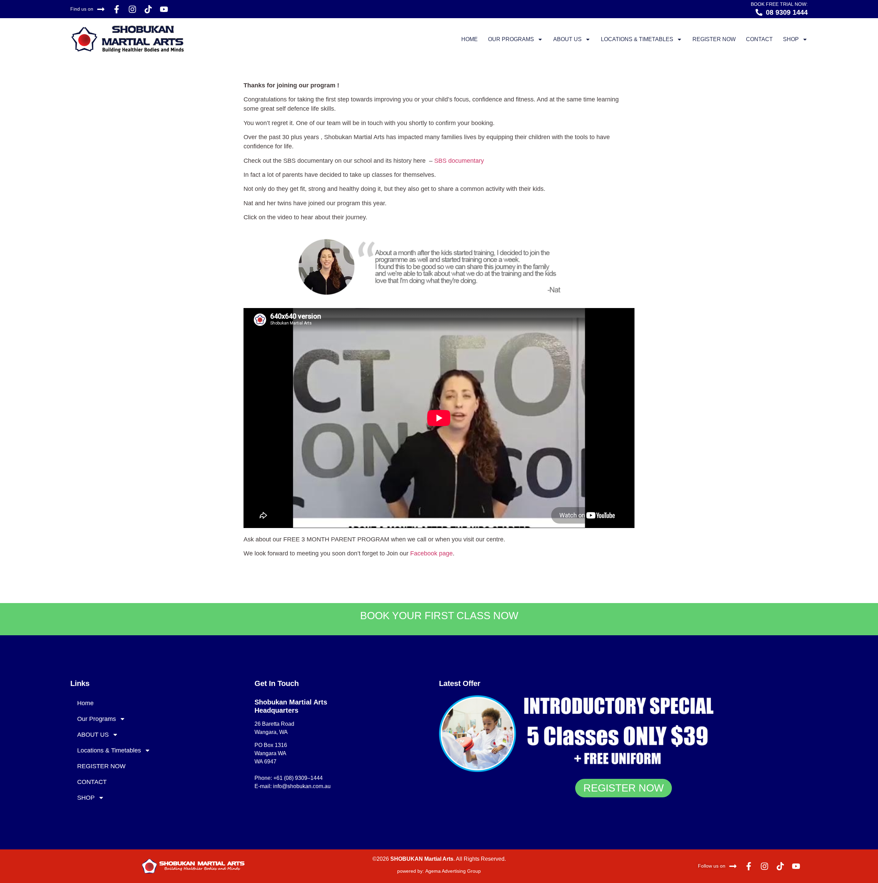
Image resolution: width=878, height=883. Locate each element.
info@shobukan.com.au (302, 786)
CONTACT (759, 39)
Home (469, 39)
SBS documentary (458, 160)
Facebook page (431, 553)
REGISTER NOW (714, 39)
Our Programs (511, 39)
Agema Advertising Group (452, 871)
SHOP (791, 39)
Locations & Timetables (637, 39)
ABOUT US (567, 39)
